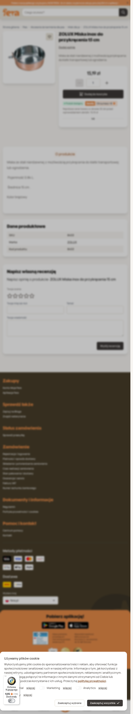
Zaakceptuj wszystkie (102, 703)
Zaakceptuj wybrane (69, 703)
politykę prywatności (92, 681)
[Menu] (5, 677)
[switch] (11, 701)
